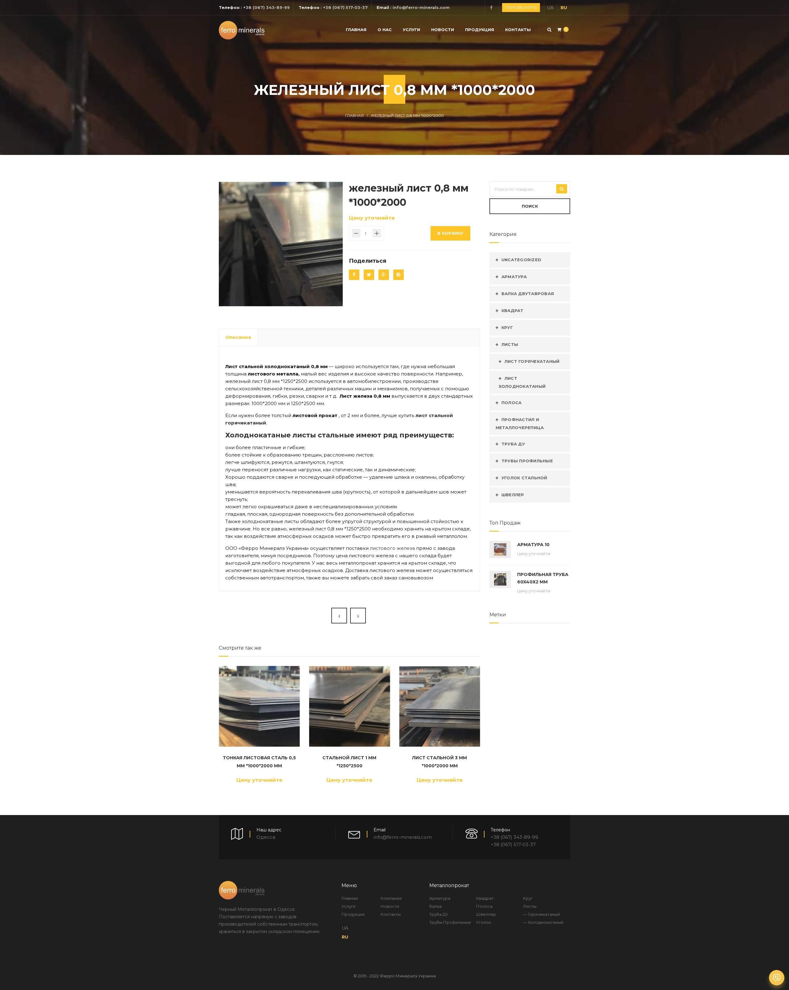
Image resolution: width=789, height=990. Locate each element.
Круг (507, 327)
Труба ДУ (513, 443)
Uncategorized (521, 259)
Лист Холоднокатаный (522, 382)
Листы (509, 344)
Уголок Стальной (524, 477)
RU (564, 7)
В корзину (450, 233)
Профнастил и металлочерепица (520, 423)
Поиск (530, 206)
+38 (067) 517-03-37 (345, 7)
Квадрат (512, 310)
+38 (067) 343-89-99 (266, 7)
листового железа (392, 548)
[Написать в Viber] (776, 977)
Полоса (511, 402)
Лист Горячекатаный (532, 361)
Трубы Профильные (527, 460)
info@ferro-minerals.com (421, 7)
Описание (238, 337)
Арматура (514, 276)
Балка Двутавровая (527, 293)
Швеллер (512, 494)
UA (550, 7)
